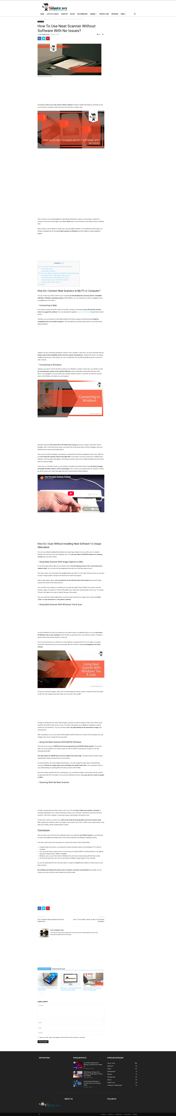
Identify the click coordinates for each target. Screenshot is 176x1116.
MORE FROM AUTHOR (58, 969)
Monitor (64, 14)
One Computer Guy (44, 34)
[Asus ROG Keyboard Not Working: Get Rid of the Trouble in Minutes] (77, 1065)
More (123, 14)
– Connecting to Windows (48, 271)
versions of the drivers (83, 312)
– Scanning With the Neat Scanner (50, 282)
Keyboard (114, 14)
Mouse (72, 14)
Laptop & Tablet (53, 14)
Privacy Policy (127, 1114)
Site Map (135, 1114)
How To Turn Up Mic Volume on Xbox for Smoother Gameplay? (88, 920)
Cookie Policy (118, 1114)
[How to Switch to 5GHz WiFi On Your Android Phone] (48, 980)
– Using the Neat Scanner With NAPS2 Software (54, 280)
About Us (103, 1114)
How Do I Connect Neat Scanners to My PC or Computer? (55, 266)
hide (62, 263)
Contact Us (110, 1114)
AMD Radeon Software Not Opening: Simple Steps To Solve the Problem (93, 1073)
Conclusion (42, 284)
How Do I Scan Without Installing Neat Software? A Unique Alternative (59, 273)
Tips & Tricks (47, 19)
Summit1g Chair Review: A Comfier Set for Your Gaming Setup (92, 1083)
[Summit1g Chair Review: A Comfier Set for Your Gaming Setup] (77, 1083)
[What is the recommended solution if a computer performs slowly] (70, 980)
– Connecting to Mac (47, 269)
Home (42, 14)
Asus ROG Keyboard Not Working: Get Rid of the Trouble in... (93, 1064)
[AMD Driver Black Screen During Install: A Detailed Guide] (93, 980)
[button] (135, 14)
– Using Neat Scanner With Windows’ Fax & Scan (55, 277)
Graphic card (104, 14)
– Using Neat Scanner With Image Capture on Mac (55, 275)
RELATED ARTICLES (44, 969)
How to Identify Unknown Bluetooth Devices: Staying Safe (51, 920)
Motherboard (82, 14)
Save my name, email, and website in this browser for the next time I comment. (62, 1037)
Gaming (92, 14)
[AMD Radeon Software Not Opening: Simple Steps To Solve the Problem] (77, 1074)
